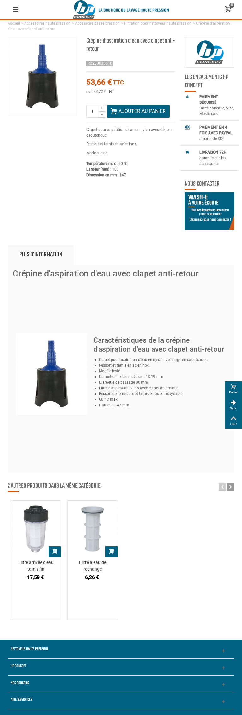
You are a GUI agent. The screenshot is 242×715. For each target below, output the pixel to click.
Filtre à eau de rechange (92, 566)
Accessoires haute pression (47, 23)
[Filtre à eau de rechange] (93, 529)
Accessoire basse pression (97, 23)
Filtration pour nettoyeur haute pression (158, 23)
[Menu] (15, 9)
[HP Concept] (121, 9)
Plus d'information (40, 254)
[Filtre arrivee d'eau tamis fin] (36, 529)
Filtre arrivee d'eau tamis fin (36, 566)
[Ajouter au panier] (55, 551)
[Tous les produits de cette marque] (209, 52)
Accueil (14, 23)
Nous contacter (202, 184)
